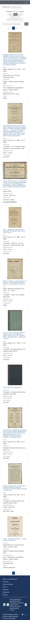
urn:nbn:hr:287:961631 (10, 202)
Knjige (5, 98)
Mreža (20, 14)
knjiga (5, 305)
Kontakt (5, 595)
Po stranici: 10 (14, 17)
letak (12, 511)
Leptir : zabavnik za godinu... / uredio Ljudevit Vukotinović (14, 539)
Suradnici (5, 589)
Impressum (6, 592)
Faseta (10, 14)
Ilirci (4, 88)
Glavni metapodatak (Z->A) (14, 19)
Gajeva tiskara (17, 7)
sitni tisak (6, 157)
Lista (15, 14)
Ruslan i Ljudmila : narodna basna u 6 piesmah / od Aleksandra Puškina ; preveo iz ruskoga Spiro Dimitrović (14, 282)
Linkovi (5, 587)
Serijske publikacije (9, 567)
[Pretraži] (26, 23)
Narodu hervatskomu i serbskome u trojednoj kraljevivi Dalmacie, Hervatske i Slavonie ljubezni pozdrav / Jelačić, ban (15, 488)
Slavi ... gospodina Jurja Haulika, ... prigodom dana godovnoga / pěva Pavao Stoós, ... (14, 231)
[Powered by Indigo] (24, 614)
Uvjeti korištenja (8, 584)
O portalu (6, 581)
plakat (12, 200)
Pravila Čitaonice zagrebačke (12, 387)
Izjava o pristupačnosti (10, 579)
